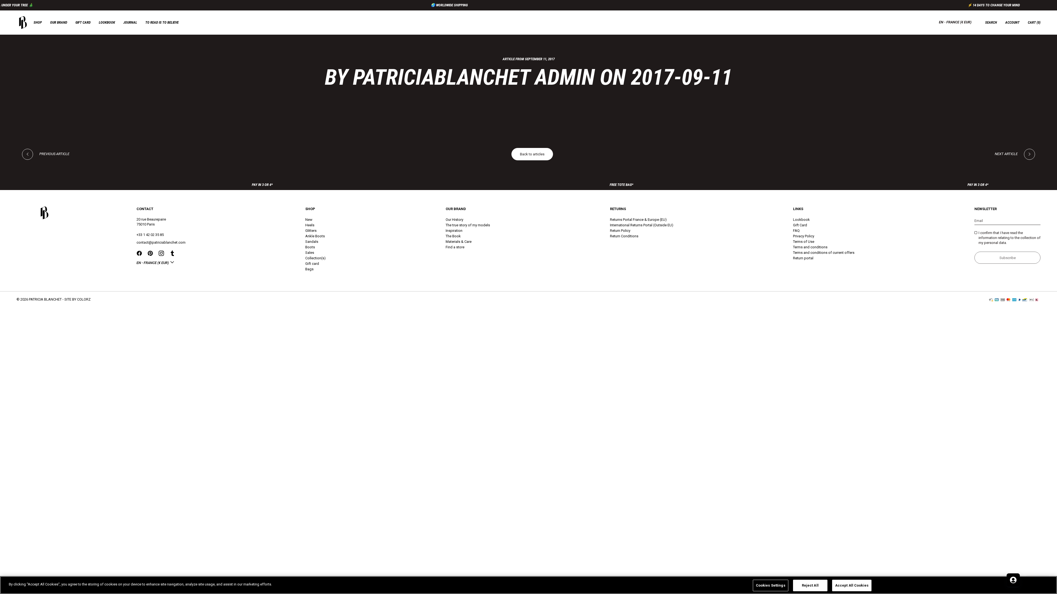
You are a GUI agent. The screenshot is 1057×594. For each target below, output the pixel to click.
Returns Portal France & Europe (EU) (638, 220)
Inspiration (454, 231)
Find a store (455, 247)
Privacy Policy (803, 236)
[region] (528, 585)
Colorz (84, 299)
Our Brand (58, 22)
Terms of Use (803, 242)
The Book (453, 236)
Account (1012, 22)
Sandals (311, 242)
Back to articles (532, 154)
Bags (309, 269)
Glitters (311, 231)
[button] (1034, 22)
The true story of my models (468, 225)
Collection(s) (315, 258)
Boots (310, 247)
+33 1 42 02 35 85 (150, 235)
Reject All (810, 585)
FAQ (796, 231)
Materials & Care (459, 242)
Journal (130, 22)
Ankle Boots (315, 236)
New (308, 220)
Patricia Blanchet (45, 299)
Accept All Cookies (851, 585)
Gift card (83, 22)
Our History (454, 220)
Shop (38, 22)
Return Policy (620, 231)
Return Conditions (624, 236)
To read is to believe (162, 22)
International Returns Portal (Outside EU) (641, 225)
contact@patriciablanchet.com (161, 242)
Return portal (803, 258)
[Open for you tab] (1013, 580)
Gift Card (800, 225)
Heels (309, 225)
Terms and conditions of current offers (823, 253)
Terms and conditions (810, 247)
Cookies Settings (770, 585)
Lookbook (107, 22)
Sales (309, 253)
